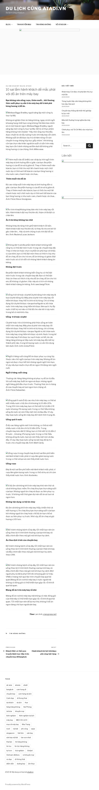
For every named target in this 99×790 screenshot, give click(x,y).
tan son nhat (26, 737)
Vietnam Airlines (13, 755)
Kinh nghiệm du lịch (26, 716)
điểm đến (10, 764)
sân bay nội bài (12, 737)
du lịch (19, 702)
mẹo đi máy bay (12, 724)
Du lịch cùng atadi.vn (36, 8)
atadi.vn (30, 772)
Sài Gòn (21, 733)
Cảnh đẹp (10, 698)
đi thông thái (20, 759)
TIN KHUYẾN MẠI (24, 24)
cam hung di (21, 689)
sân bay (30, 733)
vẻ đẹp (9, 759)
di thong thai (22, 698)
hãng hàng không (13, 707)
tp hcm (9, 751)
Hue (26, 702)
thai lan (9, 742)
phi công (24, 729)
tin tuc (8, 746)
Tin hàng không (17, 633)
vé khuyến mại (28, 755)
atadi (25, 685)
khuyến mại (19, 711)
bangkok (9, 689)
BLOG (8, 24)
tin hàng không (21, 742)
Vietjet (30, 751)
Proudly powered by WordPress (17, 784)
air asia (9, 685)
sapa (33, 729)
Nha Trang (26, 724)
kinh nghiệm (11, 716)
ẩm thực (31, 764)
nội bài (15, 729)
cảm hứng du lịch (25, 694)
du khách (10, 702)
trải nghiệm (19, 751)
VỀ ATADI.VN (61, 24)
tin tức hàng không (22, 746)
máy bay (9, 720)
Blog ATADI (26, 86)
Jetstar (9, 711)
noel (8, 729)
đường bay (21, 764)
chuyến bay (10, 694)
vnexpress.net (50, 614)
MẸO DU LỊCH (21, 720)
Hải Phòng (27, 707)
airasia (17, 685)
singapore (10, 733)
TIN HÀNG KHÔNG (43, 24)
